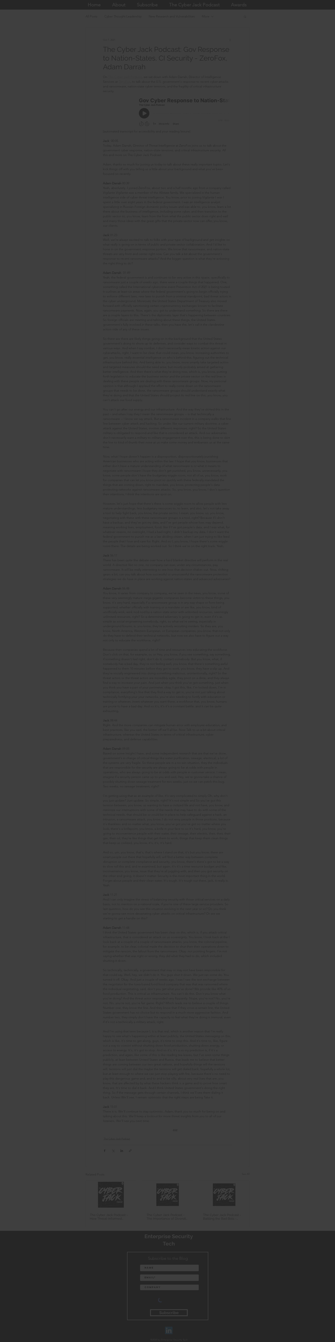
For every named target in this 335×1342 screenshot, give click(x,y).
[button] (235, 622)
